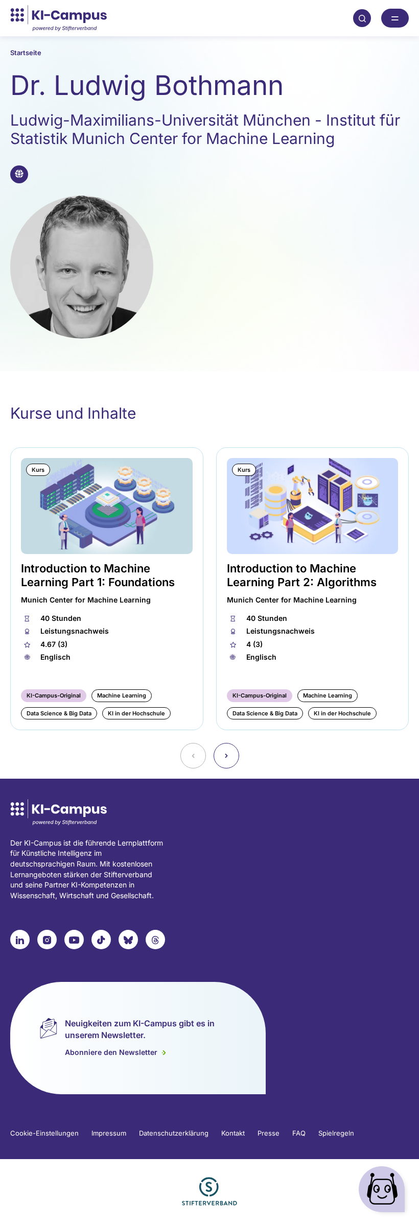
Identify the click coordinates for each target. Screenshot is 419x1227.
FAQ (299, 1133)
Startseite (25, 53)
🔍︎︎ (362, 18)
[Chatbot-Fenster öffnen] (383, 1191)
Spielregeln (336, 1133)
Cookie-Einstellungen (44, 1133)
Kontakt (233, 1133)
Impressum (108, 1133)
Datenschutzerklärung (173, 1133)
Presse (269, 1133)
